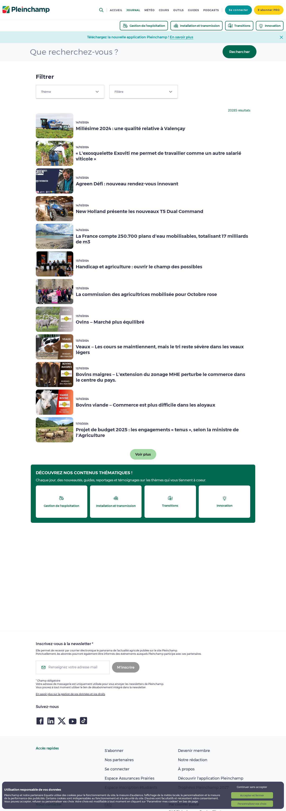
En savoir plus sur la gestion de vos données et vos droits (70, 694)
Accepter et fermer (252, 795)
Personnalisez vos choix (252, 803)
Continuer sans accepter (252, 787)
